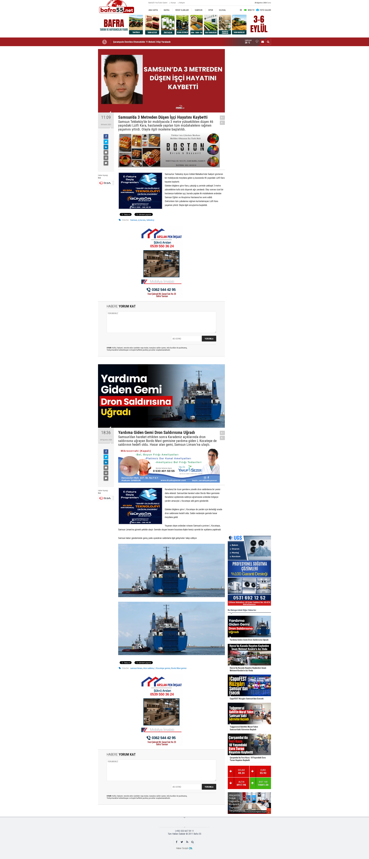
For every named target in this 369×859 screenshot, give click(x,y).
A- (222, 122)
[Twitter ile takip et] (181, 842)
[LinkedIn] (106, 147)
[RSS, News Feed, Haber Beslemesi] (187, 842)
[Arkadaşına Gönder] (106, 152)
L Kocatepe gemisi (162, 668)
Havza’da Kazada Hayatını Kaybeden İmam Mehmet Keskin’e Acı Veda (147, 41)
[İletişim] (262, 42)
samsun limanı (136, 668)
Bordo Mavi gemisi (179, 668)
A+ (222, 117)
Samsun (133, 220)
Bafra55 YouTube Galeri (157, 3)
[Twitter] (106, 141)
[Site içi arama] (268, 42)
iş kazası (141, 220)
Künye (173, 3)
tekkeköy (150, 220)
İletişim (182, 3)
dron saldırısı (148, 668)
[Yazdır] (106, 157)
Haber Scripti (182, 848)
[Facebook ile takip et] (176, 842)
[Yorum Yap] (106, 163)
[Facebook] (106, 136)
